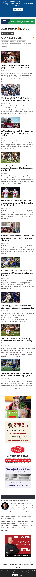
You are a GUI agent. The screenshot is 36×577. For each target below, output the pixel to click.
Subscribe (11, 562)
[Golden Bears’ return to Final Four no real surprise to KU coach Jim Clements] (10, 227)
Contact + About (28, 564)
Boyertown (5, 43)
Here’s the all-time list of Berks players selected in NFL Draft (15, 66)
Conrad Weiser (27, 43)
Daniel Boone (5, 46)
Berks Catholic (21, 41)
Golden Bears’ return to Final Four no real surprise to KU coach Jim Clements (17, 238)
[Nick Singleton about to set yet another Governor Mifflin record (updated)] (10, 157)
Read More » (18, 10)
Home (5, 562)
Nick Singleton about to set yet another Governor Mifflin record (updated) (17, 168)
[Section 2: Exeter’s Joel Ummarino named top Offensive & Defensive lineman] (10, 262)
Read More (4, 530)
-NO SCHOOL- (5, 41)
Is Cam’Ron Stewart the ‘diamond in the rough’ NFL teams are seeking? (17, 133)
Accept (15, 575)
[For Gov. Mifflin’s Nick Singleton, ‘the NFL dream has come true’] (10, 90)
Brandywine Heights (15, 43)
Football (17, 562)
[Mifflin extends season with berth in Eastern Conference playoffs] (10, 365)
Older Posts (7, 393)
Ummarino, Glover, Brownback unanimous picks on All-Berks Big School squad (17, 203)
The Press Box (13, 564)
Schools (5, 564)
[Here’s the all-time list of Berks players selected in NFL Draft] (10, 57)
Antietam (12, 41)
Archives (20, 564)
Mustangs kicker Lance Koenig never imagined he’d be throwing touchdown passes (16, 340)
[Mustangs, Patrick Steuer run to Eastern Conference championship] (10, 297)
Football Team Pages (26, 562)
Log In (18, 567)
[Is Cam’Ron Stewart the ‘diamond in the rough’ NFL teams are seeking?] (10, 122)
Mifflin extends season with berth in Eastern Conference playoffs (16, 374)
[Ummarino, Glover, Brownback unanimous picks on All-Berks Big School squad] (10, 192)
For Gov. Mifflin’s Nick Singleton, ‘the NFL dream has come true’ (16, 99)
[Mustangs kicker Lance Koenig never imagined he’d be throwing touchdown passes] (10, 330)
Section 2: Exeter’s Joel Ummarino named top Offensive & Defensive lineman (17, 273)
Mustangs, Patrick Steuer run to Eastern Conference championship (17, 307)
